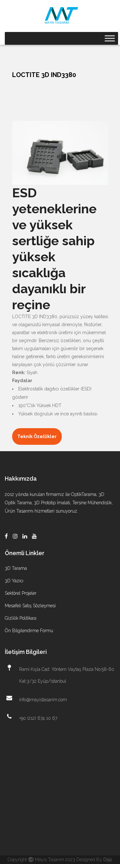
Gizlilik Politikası (20, 618)
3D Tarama (16, 568)
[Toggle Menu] (110, 38)
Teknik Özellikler (37, 436)
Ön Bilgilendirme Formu (29, 630)
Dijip (107, 859)
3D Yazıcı (14, 580)
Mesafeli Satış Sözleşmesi (30, 605)
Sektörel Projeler (20, 593)
